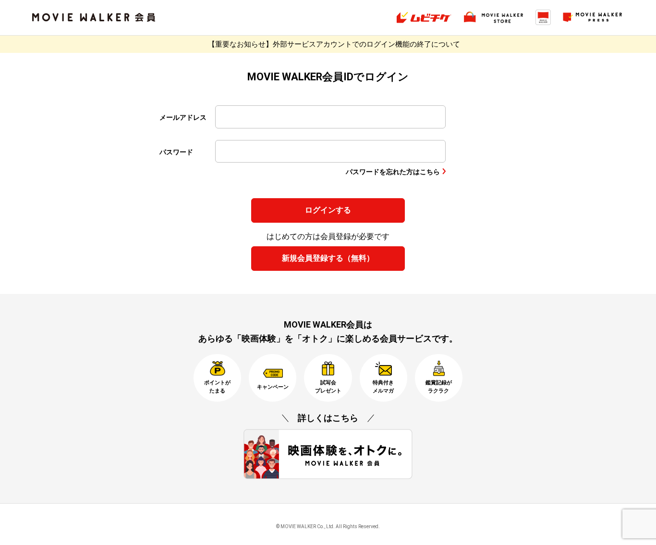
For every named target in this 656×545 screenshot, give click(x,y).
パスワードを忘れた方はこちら (393, 171)
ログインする (328, 210)
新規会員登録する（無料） (328, 258)
